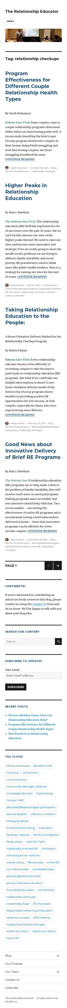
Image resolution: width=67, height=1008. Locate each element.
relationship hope (18, 903)
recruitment (46, 890)
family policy (15, 841)
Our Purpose (13, 963)
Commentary (50, 285)
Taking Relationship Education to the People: (31, 316)
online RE (35, 546)
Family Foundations (46, 834)
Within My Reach (18, 931)
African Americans (18, 765)
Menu (10, 21)
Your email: (12, 669)
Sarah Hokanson (18, 167)
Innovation (14, 292)
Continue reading (20, 159)
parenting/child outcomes (23, 876)
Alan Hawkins (17, 285)
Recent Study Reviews (17, 171)
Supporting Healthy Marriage (26, 924)
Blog (53, 167)
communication (17, 779)
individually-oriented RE (22, 848)
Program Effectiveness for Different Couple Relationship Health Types (31, 86)
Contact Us (39, 604)
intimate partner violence (23, 855)
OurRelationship (43, 869)
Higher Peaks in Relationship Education (26, 191)
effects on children (43, 814)
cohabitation (30, 772)
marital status (15, 862)
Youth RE (50, 292)
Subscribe (11, 987)
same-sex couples (18, 917)
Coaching (13, 772)
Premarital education (20, 890)
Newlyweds (35, 862)
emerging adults (17, 821)
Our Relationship (18, 869)
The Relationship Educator (31, 11)
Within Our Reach (44, 931)
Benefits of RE (43, 765)
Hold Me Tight (35, 841)
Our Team (12, 971)
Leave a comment (15, 295)
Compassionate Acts (19, 793)
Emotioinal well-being (21, 828)
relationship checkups (43, 171)
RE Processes (41, 903)
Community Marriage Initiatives (21, 288)
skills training (41, 917)
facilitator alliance (18, 834)
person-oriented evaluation (24, 883)
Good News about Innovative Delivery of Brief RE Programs (32, 450)
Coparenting (44, 793)
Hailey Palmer (17, 423)
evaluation (46, 828)
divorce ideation (17, 814)
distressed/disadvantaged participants (31, 807)
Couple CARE (15, 800)
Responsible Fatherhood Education (30, 910)
